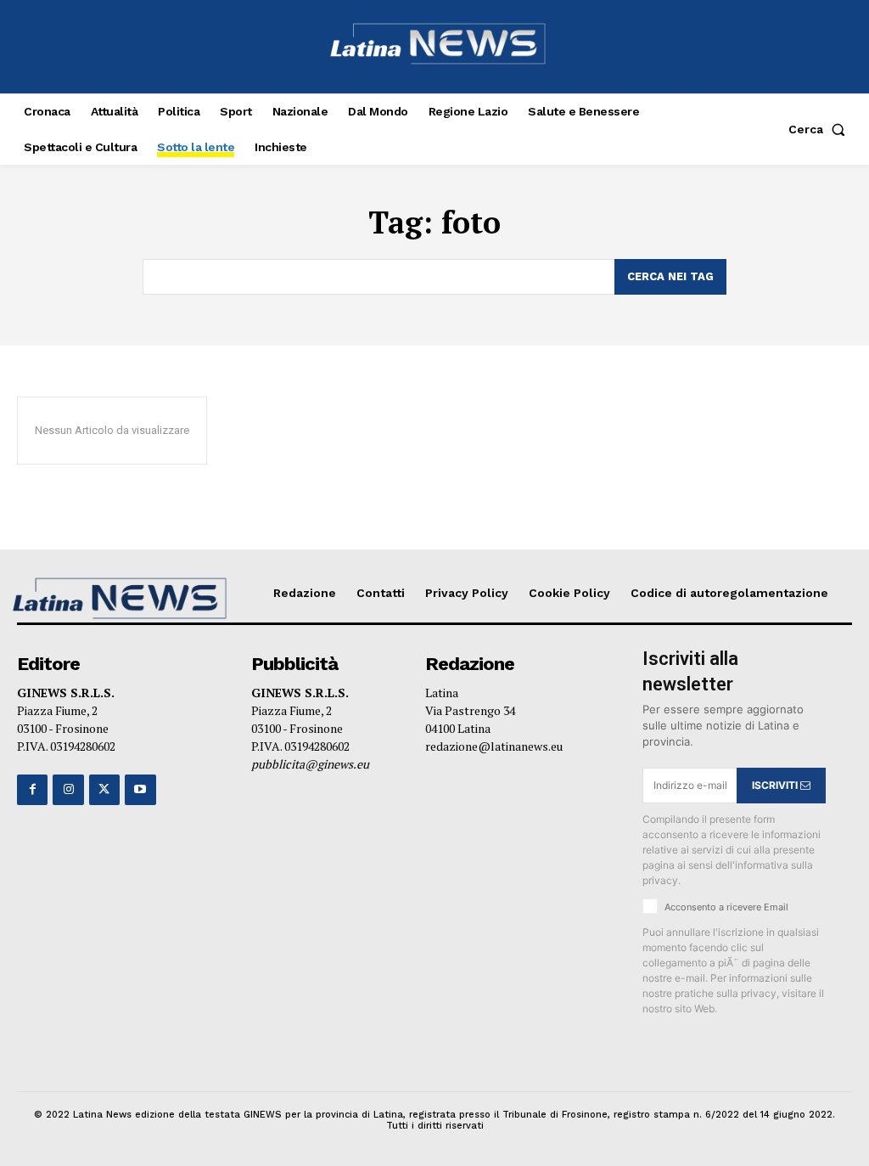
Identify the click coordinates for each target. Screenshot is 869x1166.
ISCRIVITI (776, 785)
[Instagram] (68, 790)
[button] (820, 129)
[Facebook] (32, 790)
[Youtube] (140, 790)
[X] (104, 790)
